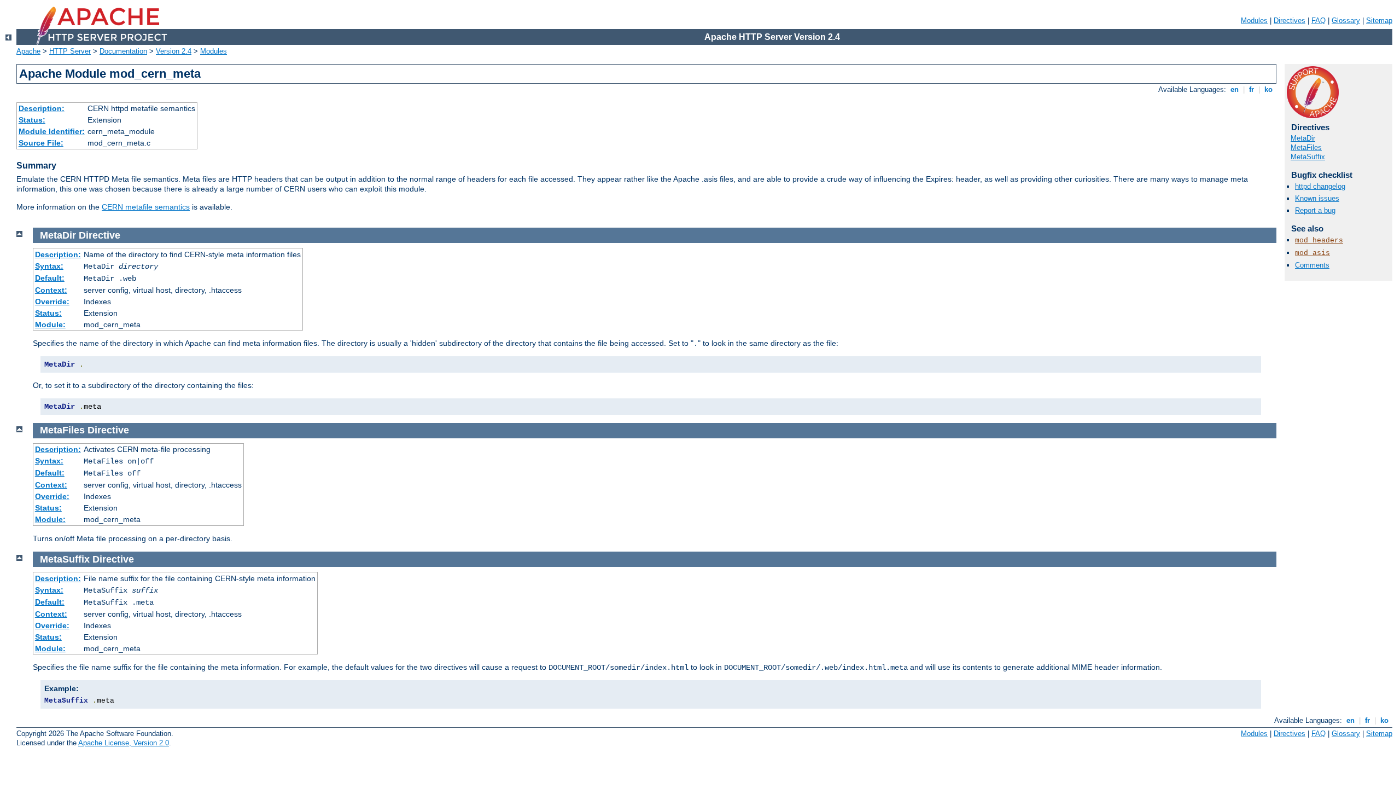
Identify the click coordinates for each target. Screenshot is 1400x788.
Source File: (41, 142)
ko (1268, 89)
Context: (51, 290)
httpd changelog (1320, 186)
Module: (50, 324)
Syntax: (49, 266)
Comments (1312, 265)
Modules (1254, 20)
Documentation (123, 51)
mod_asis (1312, 253)
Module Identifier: (52, 131)
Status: (32, 119)
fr (1251, 89)
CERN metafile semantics (146, 206)
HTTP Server (70, 51)
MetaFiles (1306, 147)
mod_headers (1319, 240)
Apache (28, 51)
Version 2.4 (173, 51)
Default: (50, 278)
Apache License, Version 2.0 (123, 743)
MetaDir (1303, 138)
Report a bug (1315, 210)
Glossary (1346, 20)
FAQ (1318, 20)
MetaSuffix (1308, 157)
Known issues (1317, 198)
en (1234, 89)
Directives (1289, 20)
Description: (42, 108)
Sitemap (1379, 20)
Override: (52, 301)
